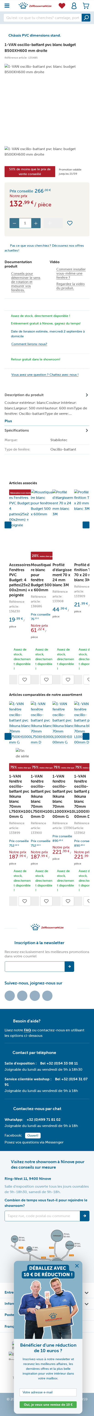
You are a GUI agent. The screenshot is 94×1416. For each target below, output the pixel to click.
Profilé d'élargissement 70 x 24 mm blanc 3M (62, 575)
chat (57, 1108)
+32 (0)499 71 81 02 (43, 1119)
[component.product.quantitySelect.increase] (36, 223)
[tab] (47, 408)
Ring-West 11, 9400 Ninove (28, 1179)
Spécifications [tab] (40, 449)
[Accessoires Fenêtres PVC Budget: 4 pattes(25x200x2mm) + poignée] (20, 508)
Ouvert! (32, 1135)
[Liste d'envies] (62, 5)
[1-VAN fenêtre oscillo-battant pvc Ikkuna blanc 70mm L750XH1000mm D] (41, 723)
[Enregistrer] (84, 1216)
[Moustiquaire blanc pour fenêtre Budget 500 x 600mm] (41, 503)
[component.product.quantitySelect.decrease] (14, 223)
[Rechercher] (86, 18)
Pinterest (47, 996)
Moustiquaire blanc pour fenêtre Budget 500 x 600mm (41, 577)
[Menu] (8, 4)
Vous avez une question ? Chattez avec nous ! (44, 374)
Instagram (35, 996)
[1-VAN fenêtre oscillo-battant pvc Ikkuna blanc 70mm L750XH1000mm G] (20, 723)
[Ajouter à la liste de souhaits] (70, 223)
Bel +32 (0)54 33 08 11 (59, 1063)
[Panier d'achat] (84, 5)
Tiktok (10, 996)
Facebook (22, 996)
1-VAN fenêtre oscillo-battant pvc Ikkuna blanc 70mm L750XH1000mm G (20, 796)
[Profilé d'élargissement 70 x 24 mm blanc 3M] (63, 503)
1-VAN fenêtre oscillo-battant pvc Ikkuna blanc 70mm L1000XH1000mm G (63, 796)
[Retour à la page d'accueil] (35, 5)
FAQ (27, 1030)
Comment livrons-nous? (29, 344)
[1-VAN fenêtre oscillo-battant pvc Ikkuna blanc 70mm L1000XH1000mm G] (63, 723)
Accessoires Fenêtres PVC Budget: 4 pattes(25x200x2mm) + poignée (20, 580)
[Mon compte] (74, 5)
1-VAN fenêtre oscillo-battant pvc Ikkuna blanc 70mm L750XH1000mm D (41, 796)
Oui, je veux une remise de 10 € (48, 1404)
